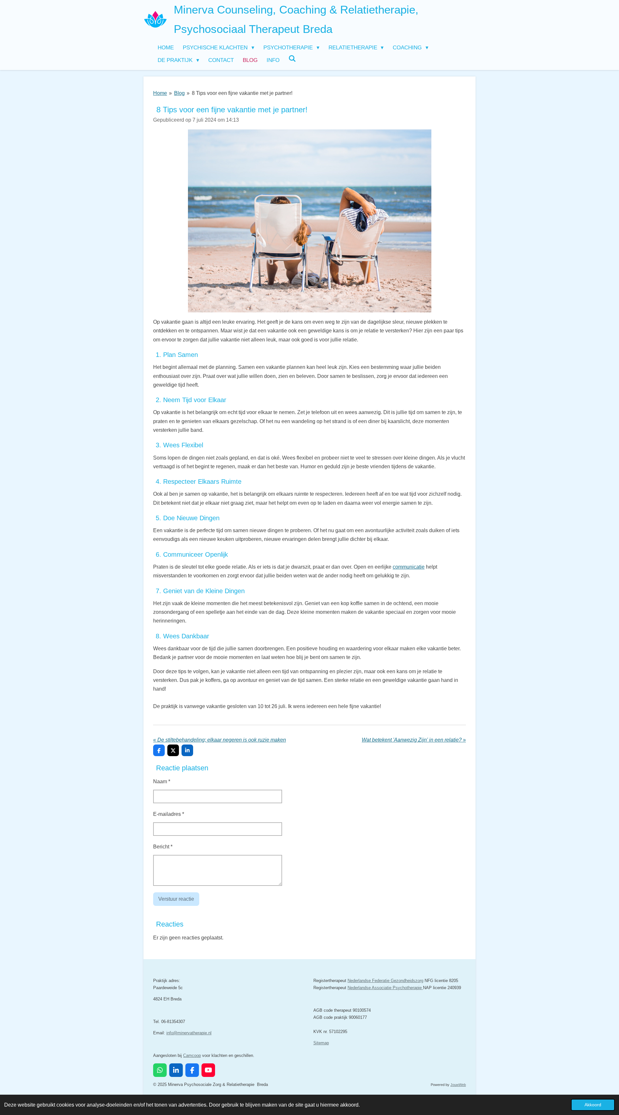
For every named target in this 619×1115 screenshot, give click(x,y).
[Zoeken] (292, 59)
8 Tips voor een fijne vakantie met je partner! (242, 93)
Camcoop (192, 1055)
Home (160, 93)
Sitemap (321, 1042)
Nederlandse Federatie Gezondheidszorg (385, 980)
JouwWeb (458, 1085)
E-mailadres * (168, 814)
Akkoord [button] (593, 1104)
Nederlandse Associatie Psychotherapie (385, 987)
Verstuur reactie (176, 899)
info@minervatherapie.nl (188, 1032)
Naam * (161, 781)
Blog (179, 93)
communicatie (409, 567)
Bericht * (162, 846)
